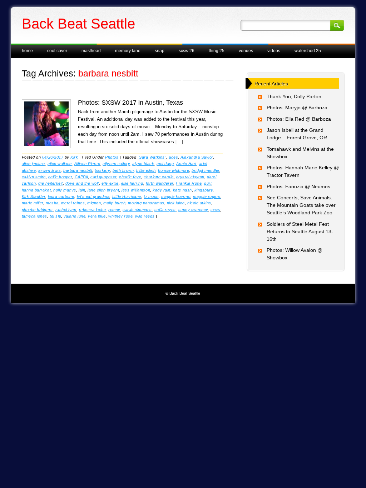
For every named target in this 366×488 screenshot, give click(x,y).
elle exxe (110, 183)
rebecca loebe (92, 210)
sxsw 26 (186, 50)
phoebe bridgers (37, 210)
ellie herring (132, 183)
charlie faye (130, 177)
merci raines (73, 203)
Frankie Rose (189, 183)
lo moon (151, 196)
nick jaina (176, 203)
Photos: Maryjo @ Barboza (297, 107)
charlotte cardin (158, 177)
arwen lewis (49, 170)
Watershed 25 (308, 50)
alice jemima (33, 163)
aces (173, 157)
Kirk (74, 157)
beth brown (123, 170)
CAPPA (81, 177)
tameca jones (34, 216)
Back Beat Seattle (78, 23)
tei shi (55, 216)
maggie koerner (176, 196)
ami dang (165, 163)
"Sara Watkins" (152, 157)
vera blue (97, 216)
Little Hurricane (126, 196)
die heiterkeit (50, 183)
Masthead (91, 50)
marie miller (32, 203)
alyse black (143, 163)
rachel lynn (65, 210)
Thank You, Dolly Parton (294, 96)
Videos (273, 50)
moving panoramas (146, 203)
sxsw (215, 210)
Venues (246, 50)
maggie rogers (207, 196)
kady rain (161, 190)
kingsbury (203, 190)
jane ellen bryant (103, 190)
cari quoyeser (103, 177)
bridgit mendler (205, 170)
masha (52, 203)
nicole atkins (199, 203)
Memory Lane (127, 50)
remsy (114, 210)
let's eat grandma (93, 196)
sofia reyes (165, 210)
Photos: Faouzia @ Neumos (298, 186)
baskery (102, 170)
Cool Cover (57, 50)
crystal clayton (190, 177)
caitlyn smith (34, 177)
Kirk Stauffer (33, 196)
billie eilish (145, 170)
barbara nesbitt (77, 170)
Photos (111, 157)
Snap (159, 50)
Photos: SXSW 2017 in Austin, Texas (130, 102)
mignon (94, 203)
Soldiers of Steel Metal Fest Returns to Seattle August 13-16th (300, 231)
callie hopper (60, 177)
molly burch (114, 203)
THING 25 (216, 50)
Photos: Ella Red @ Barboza (299, 119)
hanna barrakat (36, 190)
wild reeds (144, 216)
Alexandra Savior (196, 157)
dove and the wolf (82, 183)
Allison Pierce (87, 163)
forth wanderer (159, 183)
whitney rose (120, 216)
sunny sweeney (193, 210)
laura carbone (61, 196)
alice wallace (60, 163)
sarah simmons (137, 210)
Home (27, 50)
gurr (208, 183)
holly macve (64, 190)
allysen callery (116, 163)
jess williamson (136, 190)
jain (82, 190)
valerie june (74, 216)
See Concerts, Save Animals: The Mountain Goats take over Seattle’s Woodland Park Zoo (301, 205)
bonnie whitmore (173, 170)
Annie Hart (186, 163)
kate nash (182, 190)
